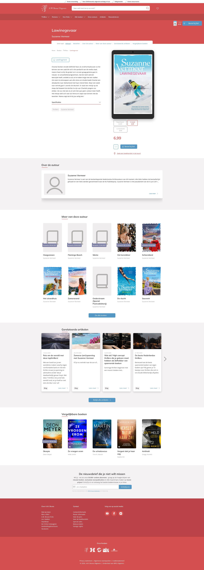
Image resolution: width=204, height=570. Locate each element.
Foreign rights (78, 526)
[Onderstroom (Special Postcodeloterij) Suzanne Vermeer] (102, 287)
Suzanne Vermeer (67, 109)
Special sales (77, 522)
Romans (55, 17)
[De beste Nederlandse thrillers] (147, 362)
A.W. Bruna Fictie (47, 517)
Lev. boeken (45, 519)
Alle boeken (79, 17)
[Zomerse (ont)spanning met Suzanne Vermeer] (86, 362)
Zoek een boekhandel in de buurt (129, 153)
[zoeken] (148, 8)
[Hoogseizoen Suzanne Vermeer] (52, 240)
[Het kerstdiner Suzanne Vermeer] (127, 240)
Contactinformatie (79, 512)
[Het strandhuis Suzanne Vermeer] (52, 284)
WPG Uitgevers (119, 563)
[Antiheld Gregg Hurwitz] (151, 437)
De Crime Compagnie (49, 524)
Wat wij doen (46, 512)
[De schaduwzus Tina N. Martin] (102, 437)
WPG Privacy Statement (94, 491)
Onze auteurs (92, 17)
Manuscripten (78, 524)
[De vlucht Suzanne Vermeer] (127, 284)
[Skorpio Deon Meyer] (52, 437)
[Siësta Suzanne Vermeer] (102, 240)
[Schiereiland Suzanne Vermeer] (151, 240)
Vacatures (44, 529)
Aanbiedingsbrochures (49, 526)
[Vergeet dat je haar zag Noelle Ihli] (127, 439)
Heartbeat (45, 522)
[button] (165, 359)
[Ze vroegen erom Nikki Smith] (77, 437)
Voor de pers (77, 517)
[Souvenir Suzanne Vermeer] (151, 284)
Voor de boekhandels (80, 519)
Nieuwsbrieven (113, 17)
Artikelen (103, 17)
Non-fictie (66, 17)
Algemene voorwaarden (102, 561)
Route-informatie (79, 514)
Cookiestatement (118, 561)
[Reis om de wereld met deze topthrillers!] (55, 362)
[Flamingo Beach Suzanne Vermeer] (77, 240)
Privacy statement (86, 561)
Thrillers (44, 17)
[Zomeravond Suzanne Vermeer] (77, 284)
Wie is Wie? (45, 514)
